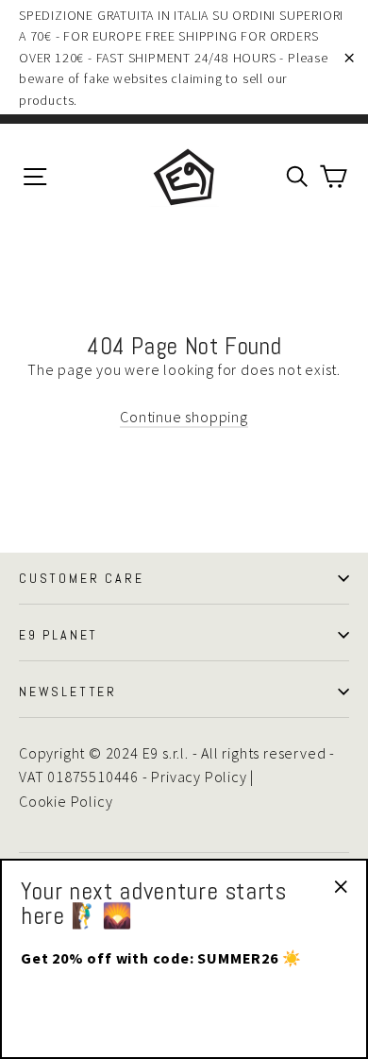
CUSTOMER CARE (81, 578)
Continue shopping (184, 416)
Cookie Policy (65, 801)
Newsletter (68, 691)
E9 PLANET (58, 634)
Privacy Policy (198, 776)
